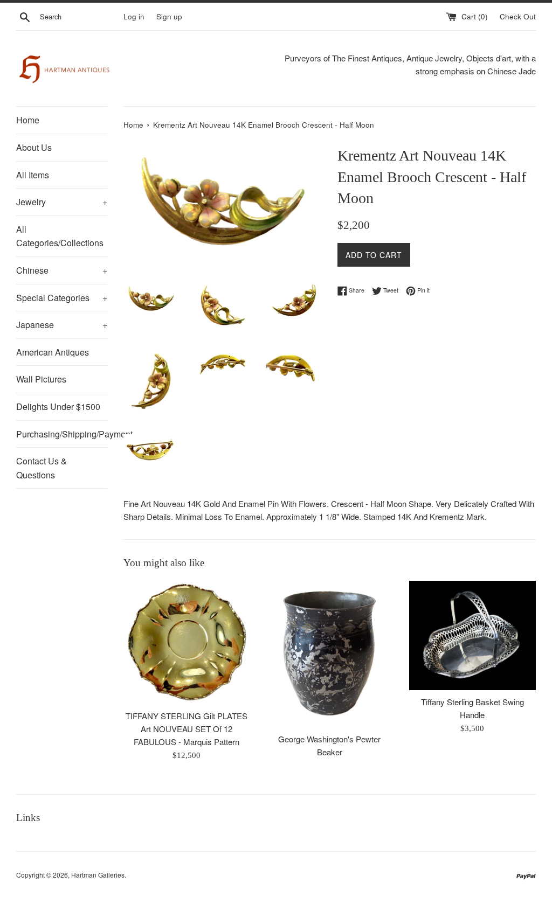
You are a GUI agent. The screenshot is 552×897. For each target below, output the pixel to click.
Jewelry (61, 202)
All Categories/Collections (60, 236)
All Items (32, 175)
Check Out (518, 16)
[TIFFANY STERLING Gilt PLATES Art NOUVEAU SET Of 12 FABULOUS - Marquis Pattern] (186, 642)
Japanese (61, 324)
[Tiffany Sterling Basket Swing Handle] (472, 635)
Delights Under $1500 (58, 406)
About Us (34, 147)
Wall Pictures (41, 379)
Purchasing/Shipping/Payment (61, 434)
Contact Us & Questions (41, 468)
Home (27, 120)
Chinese (61, 270)
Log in (133, 16)
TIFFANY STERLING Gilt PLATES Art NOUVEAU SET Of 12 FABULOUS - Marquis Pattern (186, 728)
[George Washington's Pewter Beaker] (329, 654)
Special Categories (61, 297)
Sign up (169, 16)
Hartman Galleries (98, 874)
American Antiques (52, 352)
